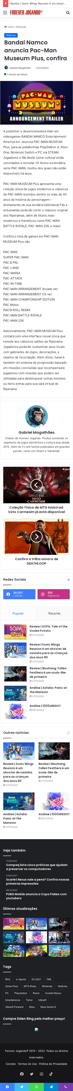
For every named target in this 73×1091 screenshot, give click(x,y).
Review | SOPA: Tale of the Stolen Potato (49, 628)
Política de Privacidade (53, 1063)
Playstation (20, 993)
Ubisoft (42, 1000)
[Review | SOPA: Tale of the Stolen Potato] (15, 632)
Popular (18, 613)
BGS (7, 979)
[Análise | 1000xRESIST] (15, 711)
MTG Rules (30, 986)
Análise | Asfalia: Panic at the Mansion (15, 818)
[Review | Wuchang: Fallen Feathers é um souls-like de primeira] (15, 673)
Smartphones (12, 1000)
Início (10, 26)
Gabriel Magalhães (20, 67)
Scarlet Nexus (53, 993)
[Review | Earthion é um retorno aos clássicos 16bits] (36, 951)
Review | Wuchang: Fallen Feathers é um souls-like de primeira (48, 672)
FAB (49, 979)
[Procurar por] (68, 13)
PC (7, 993)
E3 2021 (36, 979)
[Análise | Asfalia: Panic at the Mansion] (15, 693)
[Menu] (5, 13)
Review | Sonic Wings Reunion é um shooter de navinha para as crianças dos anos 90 (49, 651)
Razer (36, 993)
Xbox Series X (48, 1006)
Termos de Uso (27, 1063)
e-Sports (21, 979)
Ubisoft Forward (14, 1006)
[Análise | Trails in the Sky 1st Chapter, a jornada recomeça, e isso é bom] (13, 951)
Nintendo (47, 986)
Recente (54, 613)
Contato (11, 1063)
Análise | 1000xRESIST (45, 706)
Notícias (21, 26)
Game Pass (11, 986)
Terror (29, 1000)
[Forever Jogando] (26, 12)
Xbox (32, 1006)
